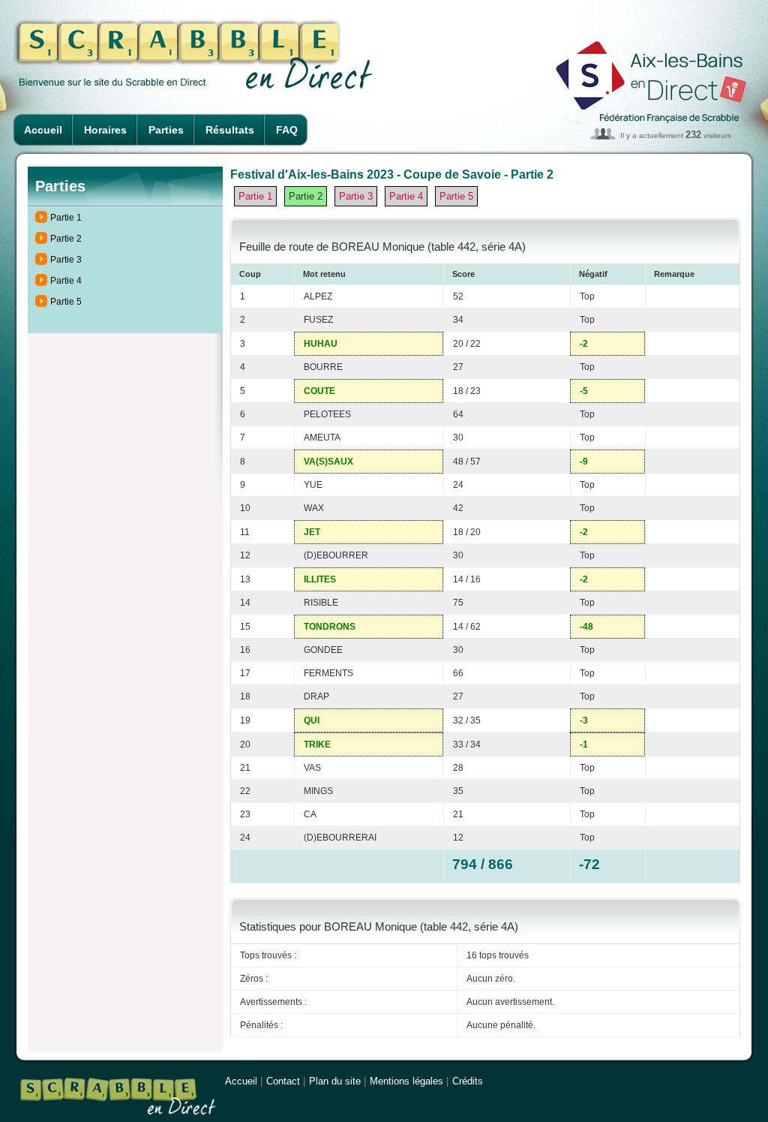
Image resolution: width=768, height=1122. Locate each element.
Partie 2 (66, 238)
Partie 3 (66, 259)
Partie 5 (66, 301)
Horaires (105, 130)
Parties (166, 130)
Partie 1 (66, 217)
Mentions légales (406, 1081)
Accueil (43, 130)
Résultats (230, 130)
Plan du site (335, 1081)
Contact (283, 1081)
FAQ (287, 130)
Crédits (467, 1081)
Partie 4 (66, 280)
